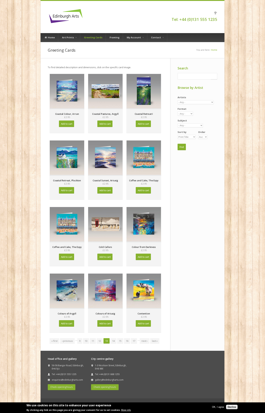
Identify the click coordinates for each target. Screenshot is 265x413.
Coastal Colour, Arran (67, 113)
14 (113, 340)
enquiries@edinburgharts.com (67, 379)
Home (51, 37)
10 (86, 340)
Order (201, 132)
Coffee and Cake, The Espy (143, 180)
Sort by (182, 132)
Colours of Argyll (67, 313)
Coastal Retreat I (144, 113)
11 (93, 340)
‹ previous (67, 340)
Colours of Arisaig (105, 313)
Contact (156, 37)
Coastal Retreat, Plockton (67, 180)
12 (99, 340)
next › (145, 340)
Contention (144, 313)
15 (120, 340)
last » (155, 340)
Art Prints (68, 37)
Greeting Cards (93, 37)
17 (134, 340)
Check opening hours (61, 387)
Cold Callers (105, 247)
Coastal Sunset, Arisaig (105, 180)
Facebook (215, 13)
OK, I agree (218, 407)
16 (127, 340)
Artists (182, 97)
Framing (115, 37)
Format (182, 108)
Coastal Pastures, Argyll (105, 113)
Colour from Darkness (144, 247)
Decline (232, 407)
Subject (182, 120)
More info (126, 410)
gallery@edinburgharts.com (109, 379)
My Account (134, 37)
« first (54, 340)
